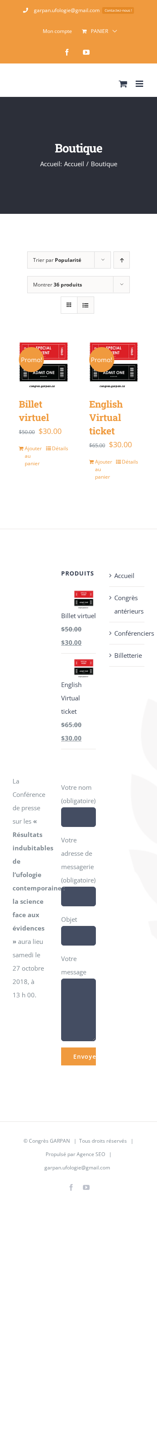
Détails (60, 448)
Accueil (124, 575)
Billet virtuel (34, 410)
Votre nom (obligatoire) (78, 794)
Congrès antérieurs (127, 604)
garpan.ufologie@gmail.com (77, 1167)
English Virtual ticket (106, 417)
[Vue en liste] (85, 305)
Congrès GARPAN (49, 1140)
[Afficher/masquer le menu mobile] (140, 83)
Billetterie (127, 655)
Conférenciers (127, 633)
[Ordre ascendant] (121, 260)
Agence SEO (91, 1154)
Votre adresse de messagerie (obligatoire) (78, 860)
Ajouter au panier (33, 456)
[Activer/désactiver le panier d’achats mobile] (123, 83)
